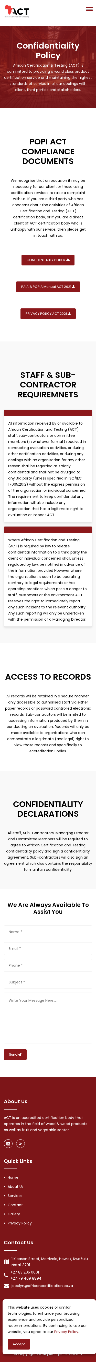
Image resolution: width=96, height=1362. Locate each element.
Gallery (14, 1214)
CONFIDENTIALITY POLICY (46, 260)
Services (15, 1195)
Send (13, 1054)
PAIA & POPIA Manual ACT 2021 (46, 286)
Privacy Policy (20, 1223)
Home (13, 1177)
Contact (15, 1204)
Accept (19, 1344)
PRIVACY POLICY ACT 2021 (47, 313)
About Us (16, 1186)
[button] (88, 9)
